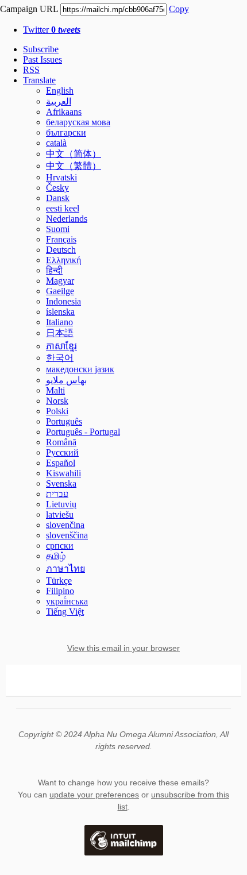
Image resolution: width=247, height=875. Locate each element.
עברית (57, 494)
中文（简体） (73, 154)
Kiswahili (63, 473)
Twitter (51, 29)
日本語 (60, 333)
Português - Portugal (83, 432)
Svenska (61, 483)
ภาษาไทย (65, 568)
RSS (31, 70)
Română (61, 442)
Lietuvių (61, 504)
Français (61, 239)
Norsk (57, 401)
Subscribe (41, 49)
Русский (62, 452)
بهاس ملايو (66, 380)
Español (60, 463)
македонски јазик (80, 369)
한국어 (60, 358)
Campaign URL (29, 9)
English (60, 90)
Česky (57, 187)
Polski (57, 411)
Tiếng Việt (65, 611)
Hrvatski (61, 177)
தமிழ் (55, 556)
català (56, 143)
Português (64, 421)
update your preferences (94, 794)
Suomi (58, 229)
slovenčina (65, 525)
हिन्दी (54, 270)
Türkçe (59, 580)
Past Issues (42, 59)
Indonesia (63, 301)
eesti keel (62, 208)
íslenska (60, 312)
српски (60, 545)
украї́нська (67, 601)
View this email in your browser (123, 648)
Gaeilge (60, 291)
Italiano (59, 322)
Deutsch (61, 250)
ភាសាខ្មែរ (61, 346)
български (66, 132)
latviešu (60, 514)
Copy (179, 9)
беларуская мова (78, 122)
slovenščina (67, 535)
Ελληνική (63, 260)
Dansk (58, 198)
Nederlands (66, 218)
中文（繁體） (73, 166)
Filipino (60, 591)
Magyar (60, 281)
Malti (55, 390)
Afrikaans (64, 112)
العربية (58, 101)
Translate (39, 80)
